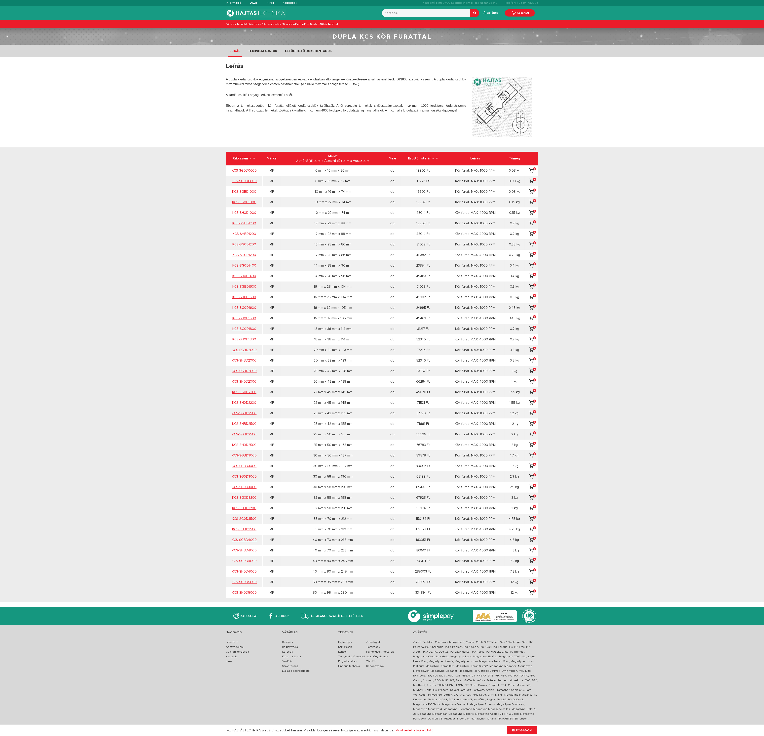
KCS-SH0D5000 (244, 592)
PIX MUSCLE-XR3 (496, 652)
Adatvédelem (235, 647)
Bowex (482, 685)
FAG (461, 695)
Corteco (428, 680)
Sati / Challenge (510, 642)
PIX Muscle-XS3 (437, 699)
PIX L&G (502, 699)
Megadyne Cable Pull (489, 714)
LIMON (459, 685)
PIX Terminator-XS (460, 699)
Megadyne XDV (509, 656)
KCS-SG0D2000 (244, 371)
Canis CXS (517, 690)
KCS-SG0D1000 (244, 202)
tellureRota (516, 680)
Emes (459, 680)
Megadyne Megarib (483, 718)
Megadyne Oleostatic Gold (430, 656)
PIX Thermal (516, 652)
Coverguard (458, 690)
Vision (513, 671)
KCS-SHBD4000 (244, 550)
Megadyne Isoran (466, 661)
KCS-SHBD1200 (244, 234)
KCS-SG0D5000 (244, 582)
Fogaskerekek (347, 661)
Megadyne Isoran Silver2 (472, 666)
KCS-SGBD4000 (244, 539)
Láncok (342, 652)
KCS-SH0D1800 (244, 339)
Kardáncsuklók (272, 24)
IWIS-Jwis (419, 675)
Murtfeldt (419, 685)
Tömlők (371, 661)
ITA (429, 675)
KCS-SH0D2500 (244, 445)
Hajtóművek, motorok (380, 652)
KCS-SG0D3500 (244, 518)
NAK (445, 680)
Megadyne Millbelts (461, 714)
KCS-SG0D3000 (244, 476)
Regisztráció (290, 647)
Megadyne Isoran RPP (440, 666)
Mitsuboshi (451, 718)
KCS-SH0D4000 (244, 571)
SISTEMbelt (491, 642)
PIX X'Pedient (453, 647)
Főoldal (230, 24)
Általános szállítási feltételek (337, 616)
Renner (502, 680)
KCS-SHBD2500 (244, 423)
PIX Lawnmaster (460, 652)
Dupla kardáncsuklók (295, 24)
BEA (534, 680)
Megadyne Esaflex (485, 656)
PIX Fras (519, 647)
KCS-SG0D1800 (244, 328)
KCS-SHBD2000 (244, 360)
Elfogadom (522, 730)
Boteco (491, 680)
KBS (468, 695)
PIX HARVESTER (508, 718)
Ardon (490, 690)
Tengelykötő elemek (249, 24)
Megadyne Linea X (441, 661)
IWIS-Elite (525, 671)
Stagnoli (494, 685)
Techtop (427, 642)
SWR (505, 671)
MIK (497, 675)
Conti (479, 642)
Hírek (270, 3)
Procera (443, 690)
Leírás (235, 51)
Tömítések (373, 647)
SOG (438, 680)
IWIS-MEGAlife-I (465, 675)
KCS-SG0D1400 (244, 265)
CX (455, 695)
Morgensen (456, 642)
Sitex (473, 685)
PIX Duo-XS (441, 652)
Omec (417, 642)
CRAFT (492, 695)
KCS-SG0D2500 (244, 434)
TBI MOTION (445, 685)
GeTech (469, 680)
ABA (504, 675)
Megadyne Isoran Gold (494, 661)
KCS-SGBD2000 (244, 350)
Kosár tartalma (291, 656)
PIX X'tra (427, 652)
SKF (451, 680)
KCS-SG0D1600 (244, 307)
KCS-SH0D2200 (244, 402)
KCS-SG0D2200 (244, 392)
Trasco (431, 685)
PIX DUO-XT (515, 699)
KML (475, 695)
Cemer (470, 642)
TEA (503, 685)
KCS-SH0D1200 (244, 255)
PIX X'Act (485, 647)
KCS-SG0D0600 (244, 170)
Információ (233, 3)
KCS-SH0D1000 (244, 212)
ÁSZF (254, 3)
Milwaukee (435, 695)
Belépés (287, 642)
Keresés (287, 652)
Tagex (491, 699)
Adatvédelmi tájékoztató (415, 730)
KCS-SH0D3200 (244, 508)
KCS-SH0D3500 (244, 529)
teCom (480, 680)
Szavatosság (290, 666)
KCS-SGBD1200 (244, 223)
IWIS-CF (481, 675)
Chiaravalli (441, 642)
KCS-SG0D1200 (244, 244)
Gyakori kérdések (237, 652)
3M (469, 690)
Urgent (523, 718)
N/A (532, 675)
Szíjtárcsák (345, 647)
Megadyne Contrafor (510, 704)
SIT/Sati (418, 690)
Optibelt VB (435, 718)
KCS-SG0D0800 (244, 181)
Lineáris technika (349, 666)
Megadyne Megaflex (502, 666)
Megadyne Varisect (455, 704)
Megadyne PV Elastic (427, 704)
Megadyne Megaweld (427, 709)
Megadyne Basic (461, 656)
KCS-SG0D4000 (244, 561)
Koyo (482, 695)
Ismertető (232, 642)
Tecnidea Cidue (443, 675)
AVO (527, 680)
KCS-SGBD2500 (244, 413)
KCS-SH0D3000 (244, 487)
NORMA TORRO (518, 675)
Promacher (503, 690)
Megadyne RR (468, 671)
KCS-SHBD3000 (244, 466)
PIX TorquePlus (503, 647)
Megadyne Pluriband (517, 695)
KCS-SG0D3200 (244, 497)
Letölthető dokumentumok (308, 51)
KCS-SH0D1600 (244, 318)
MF (528, 685)
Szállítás (287, 661)
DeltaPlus (431, 690)
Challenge (436, 647)
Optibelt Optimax (489, 671)
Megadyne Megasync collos (491, 709)
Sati (524, 642)
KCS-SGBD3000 (244, 455)
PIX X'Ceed (471, 647)
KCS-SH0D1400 (244, 276)
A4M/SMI (479, 699)
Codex (447, 695)
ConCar (464, 718)
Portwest (478, 690)
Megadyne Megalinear (432, 714)
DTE (490, 675)
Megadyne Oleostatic (457, 709)
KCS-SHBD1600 (244, 297)
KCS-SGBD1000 (244, 191)
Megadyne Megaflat (444, 671)
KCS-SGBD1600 (244, 286)
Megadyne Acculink (482, 704)
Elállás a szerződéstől (296, 671)
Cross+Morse (516, 685)
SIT (467, 685)
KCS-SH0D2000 (244, 381)
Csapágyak (373, 642)
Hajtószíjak (345, 642)
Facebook (281, 616)
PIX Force (478, 652)
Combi (417, 680)
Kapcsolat (290, 3)
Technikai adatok (262, 51)
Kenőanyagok (375, 666)
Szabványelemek (377, 656)
